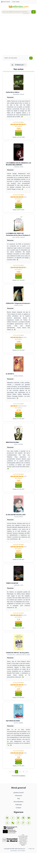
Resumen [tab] (10, 97)
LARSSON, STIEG (18, 167)
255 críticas (18, 207)
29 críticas (18, 347)
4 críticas (18, 695)
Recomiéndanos (18, 801)
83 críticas (18, 134)
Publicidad (18, 804)
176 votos (18, 484)
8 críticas (18, 557)
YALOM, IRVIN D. (18, 516)
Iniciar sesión (6, 1)
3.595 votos (18, 205)
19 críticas (18, 486)
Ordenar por (19, 65)
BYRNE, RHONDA (18, 376)
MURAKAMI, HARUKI (18, 94)
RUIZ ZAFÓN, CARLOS (18, 237)
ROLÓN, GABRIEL (18, 723)
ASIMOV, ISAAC (18, 305)
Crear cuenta (15, 1)
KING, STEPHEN (18, 444)
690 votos (18, 345)
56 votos (19, 761)
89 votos (19, 623)
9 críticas (18, 625)
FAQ (18, 798)
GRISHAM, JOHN (18, 585)
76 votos (18, 555)
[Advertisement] (18, 35)
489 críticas (18, 277)
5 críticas (18, 763)
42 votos (19, 693)
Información (18, 795)
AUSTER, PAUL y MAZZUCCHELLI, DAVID (18, 654)
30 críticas (18, 416)
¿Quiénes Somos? (18, 792)
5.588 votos (18, 275)
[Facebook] (7, 818)
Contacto (18, 807)
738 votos (18, 133)
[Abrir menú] (33, 12)
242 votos (18, 414)
